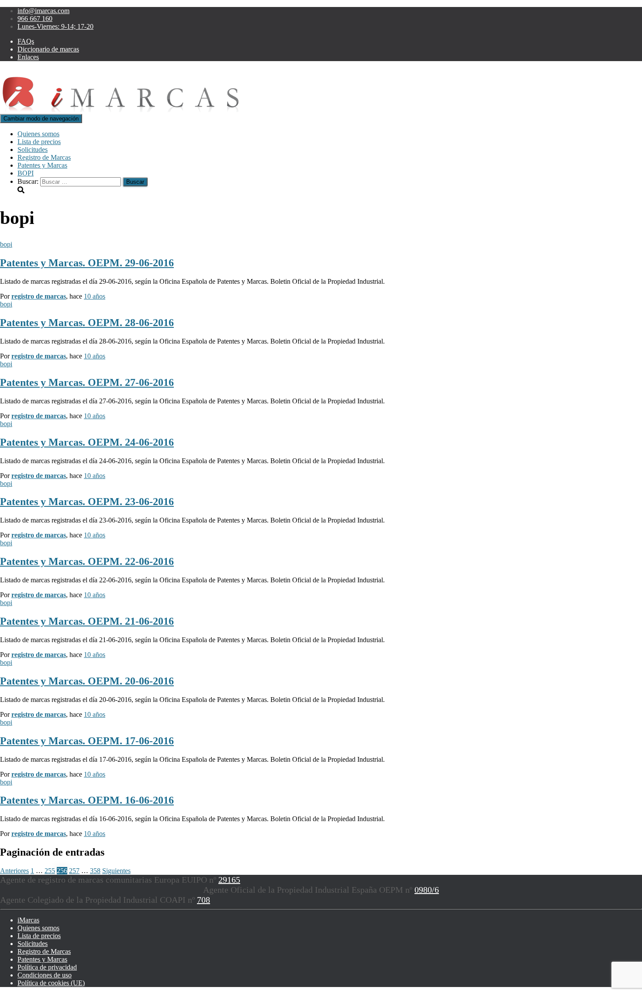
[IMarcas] (124, 110)
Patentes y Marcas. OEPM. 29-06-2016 (87, 262)
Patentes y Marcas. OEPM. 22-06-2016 (87, 561)
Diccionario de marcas (48, 49)
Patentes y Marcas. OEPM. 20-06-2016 (87, 681)
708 (203, 900)
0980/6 (426, 889)
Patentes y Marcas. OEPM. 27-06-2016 (87, 382)
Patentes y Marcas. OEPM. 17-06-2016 (87, 740)
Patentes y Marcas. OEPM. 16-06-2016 (87, 800)
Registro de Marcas (44, 157)
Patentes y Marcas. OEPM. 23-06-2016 (87, 501)
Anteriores (14, 870)
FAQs (25, 41)
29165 (229, 879)
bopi (6, 244)
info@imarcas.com (43, 10)
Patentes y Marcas (42, 165)
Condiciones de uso (44, 975)
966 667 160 (34, 18)
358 (95, 870)
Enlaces (28, 57)
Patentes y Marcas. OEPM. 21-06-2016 (87, 621)
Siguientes (116, 870)
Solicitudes (32, 149)
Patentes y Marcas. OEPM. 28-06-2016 (87, 322)
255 (50, 870)
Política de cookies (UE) (51, 983)
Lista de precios (39, 141)
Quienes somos (38, 134)
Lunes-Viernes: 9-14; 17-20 (55, 26)
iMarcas (28, 920)
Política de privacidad (47, 967)
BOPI (25, 173)
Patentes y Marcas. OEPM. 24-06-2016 (87, 442)
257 (74, 870)
